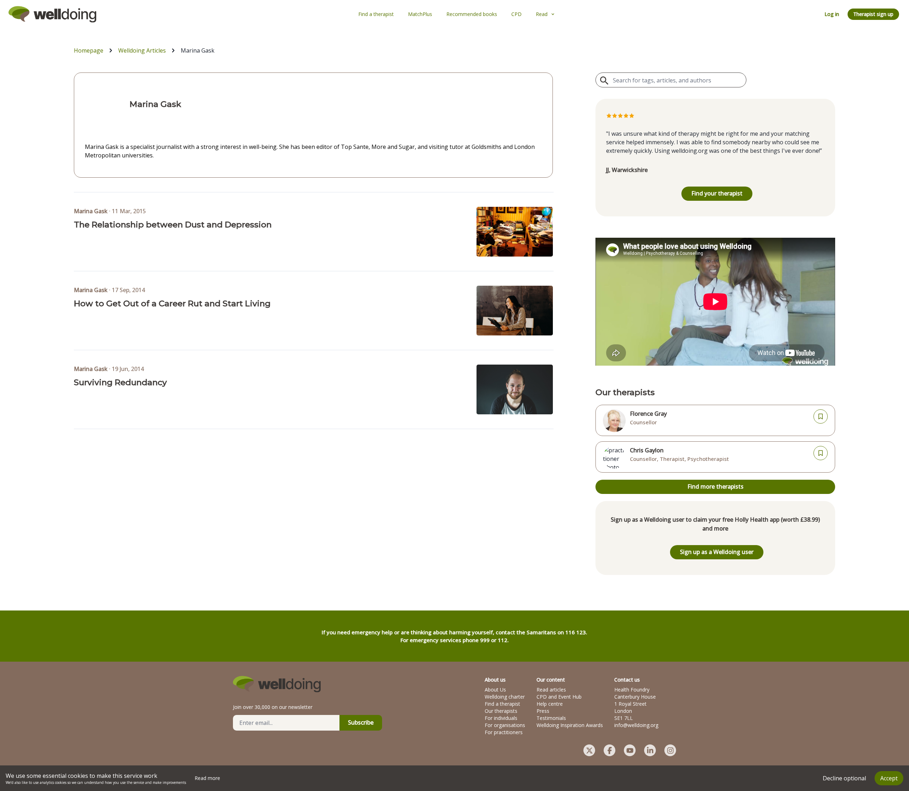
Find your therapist (716, 193)
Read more (207, 778)
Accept (889, 778)
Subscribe (361, 722)
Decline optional (844, 778)
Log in (831, 14)
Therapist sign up (873, 14)
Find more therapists (715, 486)
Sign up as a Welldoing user (716, 552)
